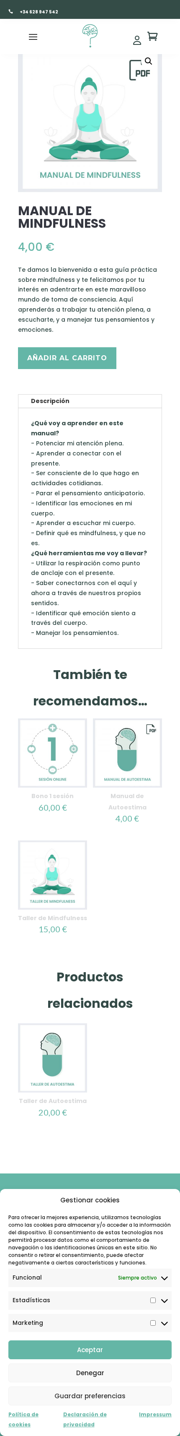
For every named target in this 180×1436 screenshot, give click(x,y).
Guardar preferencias (90, 1396)
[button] (148, 61)
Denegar (90, 1372)
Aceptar (90, 1349)
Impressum (155, 1414)
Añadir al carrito (67, 358)
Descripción (50, 401)
